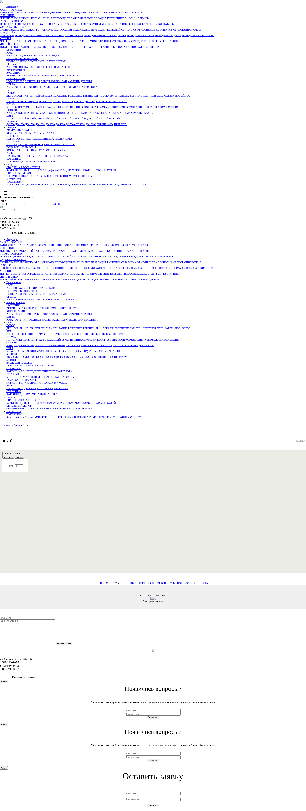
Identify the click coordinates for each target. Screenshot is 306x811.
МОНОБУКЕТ (14, 107)
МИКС (10, 118)
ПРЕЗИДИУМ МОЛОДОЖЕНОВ (76, 170)
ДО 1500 (30, 124)
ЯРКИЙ (31, 118)
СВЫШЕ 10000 (105, 124)
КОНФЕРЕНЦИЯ (44, 184)
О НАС (102, 583)
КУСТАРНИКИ (172, 41)
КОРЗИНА (132, 107)
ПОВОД (10, 92)
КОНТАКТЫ (201, 583)
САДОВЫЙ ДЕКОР (148, 47)
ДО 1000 (20, 124)
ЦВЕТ (9, 115)
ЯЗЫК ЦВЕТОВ (157, 583)
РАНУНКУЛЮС (90, 113)
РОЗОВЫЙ (65, 118)
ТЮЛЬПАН (12, 61)
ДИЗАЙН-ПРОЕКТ (61, 12)
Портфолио (51, 170)
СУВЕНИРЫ (13, 158)
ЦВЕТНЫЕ (30, 156)
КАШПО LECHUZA (113, 47)
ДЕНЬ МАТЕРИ (165, 95)
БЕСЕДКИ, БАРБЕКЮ (141, 24)
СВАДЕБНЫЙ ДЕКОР (19, 173)
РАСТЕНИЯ (13, 72)
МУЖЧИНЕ (45, 101)
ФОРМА (11, 104)
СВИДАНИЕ (60, 95)
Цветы (10, 90)
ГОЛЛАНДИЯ (51, 55)
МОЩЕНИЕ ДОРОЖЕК (115, 24)
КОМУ (10, 98)
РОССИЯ (11, 55)
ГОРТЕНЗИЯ (21, 87)
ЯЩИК (142, 107)
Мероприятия (13, 178)
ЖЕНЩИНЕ (31, 101)
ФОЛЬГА (39, 133)
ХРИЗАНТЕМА (58, 61)
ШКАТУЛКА (50, 161)
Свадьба (10, 164)
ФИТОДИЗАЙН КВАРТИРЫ (198, 35)
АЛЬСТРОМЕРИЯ (38, 61)
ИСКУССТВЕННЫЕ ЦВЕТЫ (68, 47)
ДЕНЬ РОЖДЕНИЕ (17, 95)
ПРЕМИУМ (120, 124)
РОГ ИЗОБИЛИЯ (28, 150)
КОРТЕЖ (38, 176)
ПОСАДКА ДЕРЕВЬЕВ (80, 18)
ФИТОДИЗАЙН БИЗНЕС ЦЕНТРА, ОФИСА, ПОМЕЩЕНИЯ (49, 35)
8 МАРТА (135, 95)
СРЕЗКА (11, 64)
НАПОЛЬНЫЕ (45, 156)
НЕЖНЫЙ (20, 118)
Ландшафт (12, 6)
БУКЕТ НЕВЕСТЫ (16, 170)
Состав (19, 457)
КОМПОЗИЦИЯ (169, 107)
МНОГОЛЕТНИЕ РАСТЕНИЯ (107, 41)
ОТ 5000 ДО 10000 (85, 124)
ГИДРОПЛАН (99, 12)
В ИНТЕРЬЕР (32, 81)
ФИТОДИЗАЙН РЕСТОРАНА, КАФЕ (105, 35)
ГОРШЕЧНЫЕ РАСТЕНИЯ (42, 41)
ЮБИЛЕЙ (34, 95)
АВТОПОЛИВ (164, 29)
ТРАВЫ (46, 75)
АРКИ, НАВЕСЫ (164, 24)
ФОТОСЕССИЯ (137, 184)
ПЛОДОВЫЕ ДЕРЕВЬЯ (137, 41)
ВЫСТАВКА (81, 184)
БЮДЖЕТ (11, 121)
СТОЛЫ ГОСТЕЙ (106, 170)
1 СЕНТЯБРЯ (148, 95)
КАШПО (131, 47)
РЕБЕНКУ (67, 101)
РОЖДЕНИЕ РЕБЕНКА (81, 95)
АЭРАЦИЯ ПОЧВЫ (138, 18)
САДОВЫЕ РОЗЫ (24, 113)
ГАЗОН (15, 18)
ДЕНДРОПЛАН (82, 12)
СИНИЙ (104, 118)
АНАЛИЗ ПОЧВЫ (39, 12)
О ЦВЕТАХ (112, 583)
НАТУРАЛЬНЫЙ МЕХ (30, 144)
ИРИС (23, 61)
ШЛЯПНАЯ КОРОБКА (83, 107)
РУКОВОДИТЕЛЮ (84, 101)
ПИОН (61, 113)
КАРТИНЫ (74, 81)
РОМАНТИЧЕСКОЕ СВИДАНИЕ (108, 184)
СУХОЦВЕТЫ (94, 47)
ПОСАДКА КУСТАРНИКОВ (110, 18)
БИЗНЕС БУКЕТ (117, 101)
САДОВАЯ (24, 55)
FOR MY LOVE (15, 101)
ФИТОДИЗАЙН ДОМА (168, 35)
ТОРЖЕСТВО (14, 181)
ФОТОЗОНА (85, 176)
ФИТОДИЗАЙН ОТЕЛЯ (140, 35)
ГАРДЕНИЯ (58, 87)
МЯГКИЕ (11, 144)
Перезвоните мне (23, 232)
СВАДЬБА (46, 95)
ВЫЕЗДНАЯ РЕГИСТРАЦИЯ (60, 176)
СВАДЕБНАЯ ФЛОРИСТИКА (23, 167)
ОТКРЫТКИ (13, 135)
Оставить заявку (12, 453)
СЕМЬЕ (57, 101)
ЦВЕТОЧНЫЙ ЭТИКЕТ (133, 583)
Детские (29, 184)
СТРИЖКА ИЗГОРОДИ (55, 29)
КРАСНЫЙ (42, 118)
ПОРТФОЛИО (185, 583)
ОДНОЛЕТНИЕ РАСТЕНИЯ (73, 41)
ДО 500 (10, 124)
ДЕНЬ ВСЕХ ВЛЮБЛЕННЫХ (112, 95)
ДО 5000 (70, 124)
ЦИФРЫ (49, 133)
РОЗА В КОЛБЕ (15, 81)
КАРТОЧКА (13, 138)
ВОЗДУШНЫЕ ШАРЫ (19, 130)
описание (8, 457)
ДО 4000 (60, 124)
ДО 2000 (40, 124)
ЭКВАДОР (37, 55)
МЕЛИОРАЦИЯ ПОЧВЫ (187, 29)
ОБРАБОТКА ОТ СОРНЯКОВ (138, 29)
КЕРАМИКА (61, 156)
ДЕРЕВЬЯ (156, 41)
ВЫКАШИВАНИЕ (79, 29)
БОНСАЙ (61, 81)
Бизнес (10, 184)
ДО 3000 (50, 124)
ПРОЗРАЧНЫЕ (14, 156)
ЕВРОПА (23, 67)
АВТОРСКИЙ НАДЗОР (137, 12)
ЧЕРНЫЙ (114, 118)
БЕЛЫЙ (54, 118)
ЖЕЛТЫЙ (78, 118)
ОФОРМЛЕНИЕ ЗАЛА (19, 176)
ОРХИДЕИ (137, 113)
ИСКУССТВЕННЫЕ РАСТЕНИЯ (32, 47)
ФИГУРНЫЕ (26, 133)
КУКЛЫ (70, 144)
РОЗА (9, 87)
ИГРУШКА (153, 107)
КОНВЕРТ (27, 138)
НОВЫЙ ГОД (182, 95)
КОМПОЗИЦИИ (15, 78)
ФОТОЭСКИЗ (116, 12)
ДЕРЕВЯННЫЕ (42, 138)
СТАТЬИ (171, 583)
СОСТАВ (11, 110)
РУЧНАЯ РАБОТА (61, 138)
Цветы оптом (13, 49)
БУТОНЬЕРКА (36, 170)
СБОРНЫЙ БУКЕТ (33, 107)
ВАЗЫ (9, 153)
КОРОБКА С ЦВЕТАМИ (111, 107)
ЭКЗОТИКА (36, 67)
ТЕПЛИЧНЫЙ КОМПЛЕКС (22, 58)
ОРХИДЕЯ (35, 87)
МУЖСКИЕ (60, 150)
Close (4, 681)
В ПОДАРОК (48, 81)
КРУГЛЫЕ (12, 133)
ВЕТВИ (10, 75)
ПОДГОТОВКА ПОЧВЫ (39, 24)
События (19, 184)
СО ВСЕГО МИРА (53, 67)
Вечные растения (15, 69)
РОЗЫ (9, 52)
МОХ (54, 75)
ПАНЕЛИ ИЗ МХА (68, 75)
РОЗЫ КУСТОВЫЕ (46, 113)
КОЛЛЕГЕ (102, 101)
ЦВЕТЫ (10, 84)
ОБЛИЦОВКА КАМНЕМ (86, 24)
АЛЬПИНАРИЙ (63, 24)
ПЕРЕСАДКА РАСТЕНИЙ (106, 29)
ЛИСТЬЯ (21, 75)
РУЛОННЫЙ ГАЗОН (31, 18)
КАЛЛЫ (46, 87)
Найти (56, 203)
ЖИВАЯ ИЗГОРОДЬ (54, 18)
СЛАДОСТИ (46, 150)
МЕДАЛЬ (37, 161)
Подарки (11, 127)
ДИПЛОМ (25, 161)
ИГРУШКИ (12, 141)
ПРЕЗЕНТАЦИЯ (64, 184)
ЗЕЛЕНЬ (69, 67)
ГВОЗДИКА (91, 87)
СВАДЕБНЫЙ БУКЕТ (57, 107)
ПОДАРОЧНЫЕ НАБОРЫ (21, 147)
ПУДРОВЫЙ (91, 118)
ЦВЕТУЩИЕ (33, 75)
